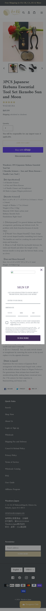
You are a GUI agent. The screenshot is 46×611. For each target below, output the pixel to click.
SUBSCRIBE (23, 338)
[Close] (41, 270)
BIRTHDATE (10, 308)
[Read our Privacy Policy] (38, 328)
